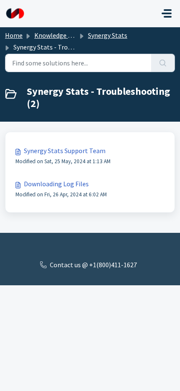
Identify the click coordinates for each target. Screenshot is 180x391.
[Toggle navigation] (166, 13)
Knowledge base (57, 35)
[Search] (163, 63)
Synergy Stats (107, 35)
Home (14, 35)
